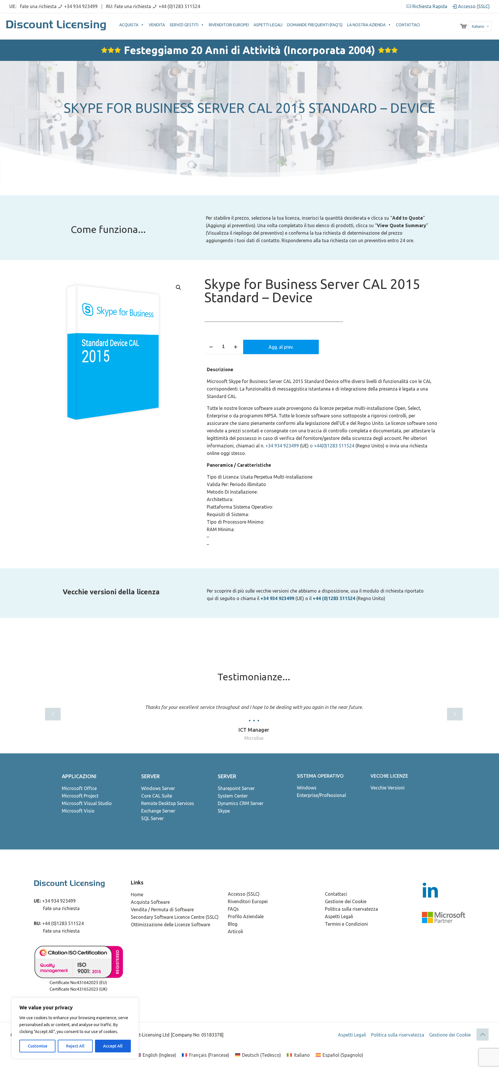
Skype (224, 810)
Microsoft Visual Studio (87, 803)
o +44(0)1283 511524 (332, 445)
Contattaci (336, 894)
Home (137, 894)
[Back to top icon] (482, 1034)
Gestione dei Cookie (345, 901)
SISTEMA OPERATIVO (320, 775)
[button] (179, 287)
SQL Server (152, 818)
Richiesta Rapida (429, 6)
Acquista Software (150, 902)
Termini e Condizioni (346, 924)
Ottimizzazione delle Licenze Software (170, 924)
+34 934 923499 (81, 6)
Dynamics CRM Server (240, 803)
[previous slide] (53, 714)
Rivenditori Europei (248, 901)
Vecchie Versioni (387, 787)
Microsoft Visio (78, 810)
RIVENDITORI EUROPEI (229, 25)
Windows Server (158, 788)
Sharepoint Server (236, 788)
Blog (232, 924)
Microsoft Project (80, 795)
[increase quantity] (235, 347)
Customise (37, 1046)
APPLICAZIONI (79, 776)
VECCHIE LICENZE (389, 775)
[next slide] (455, 714)
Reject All (75, 1046)
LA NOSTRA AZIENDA (366, 25)
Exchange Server (158, 810)
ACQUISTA (128, 25)
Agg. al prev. (281, 347)
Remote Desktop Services (167, 803)
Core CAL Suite (156, 795)
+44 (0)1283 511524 (179, 6)
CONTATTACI (408, 25)
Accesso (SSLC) (473, 6)
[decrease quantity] (211, 347)
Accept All (112, 1046)
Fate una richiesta (38, 6)
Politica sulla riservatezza (351, 909)
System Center (233, 795)
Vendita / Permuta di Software (162, 909)
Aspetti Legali (339, 916)
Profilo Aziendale (246, 916)
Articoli (235, 931)
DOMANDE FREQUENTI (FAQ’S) (314, 25)
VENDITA (157, 25)
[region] (75, 1028)
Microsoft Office (79, 788)
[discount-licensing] (57, 26)
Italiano (478, 26)
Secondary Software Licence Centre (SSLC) (175, 917)
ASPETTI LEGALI (268, 25)
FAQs (233, 909)
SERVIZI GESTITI (184, 25)
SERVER (150, 776)
